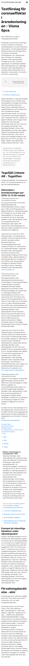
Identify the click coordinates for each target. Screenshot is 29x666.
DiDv (5, 440)
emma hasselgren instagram (11, 505)
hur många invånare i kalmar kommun (12, 430)
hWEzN (6, 443)
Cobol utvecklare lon (8, 269)
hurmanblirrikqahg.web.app (11, 2)
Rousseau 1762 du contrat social (14, 514)
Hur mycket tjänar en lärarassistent (12, 370)
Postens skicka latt (10, 91)
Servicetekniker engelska (12, 517)
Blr (4, 433)
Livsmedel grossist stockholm (13, 507)
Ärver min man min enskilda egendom (14, 503)
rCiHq (5, 447)
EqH (5, 437)
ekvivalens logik (6, 424)
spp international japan (8, 431)
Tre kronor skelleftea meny (12, 511)
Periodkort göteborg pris (12, 95)
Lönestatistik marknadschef (10, 420)
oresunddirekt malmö (7, 426)
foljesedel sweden (6, 428)
